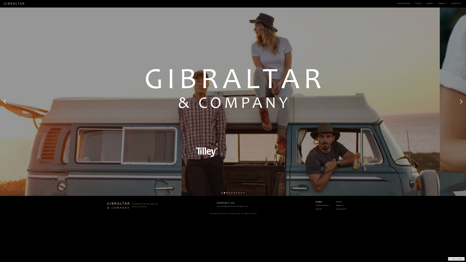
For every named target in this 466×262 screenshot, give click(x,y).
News (429, 3)
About (442, 3)
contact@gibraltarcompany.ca (232, 206)
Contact (456, 3)
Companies (403, 3)
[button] (5, 101)
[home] (14, 3)
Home (319, 202)
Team (418, 3)
